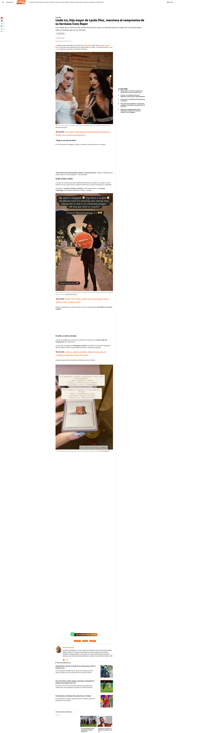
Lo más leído (32, 2)
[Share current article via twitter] (1, 23)
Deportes (46, 2)
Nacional (62, 2)
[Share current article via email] (1, 18)
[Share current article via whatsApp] (1, 29)
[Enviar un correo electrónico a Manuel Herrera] (64, 660)
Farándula (51, 2)
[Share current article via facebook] (1, 21)
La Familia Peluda (99, 2)
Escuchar (61, 33)
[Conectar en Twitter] (67, 660)
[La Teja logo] (21, 2)
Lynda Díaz (93, 641)
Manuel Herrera (60, 38)
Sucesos (57, 2)
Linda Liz (85, 641)
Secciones (9, 2)
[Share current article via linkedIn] (1, 26)
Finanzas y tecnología (88, 2)
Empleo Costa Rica (69, 2)
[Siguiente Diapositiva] (112, 726)
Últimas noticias (39, 2)
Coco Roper (77, 641)
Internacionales (79, 2)
